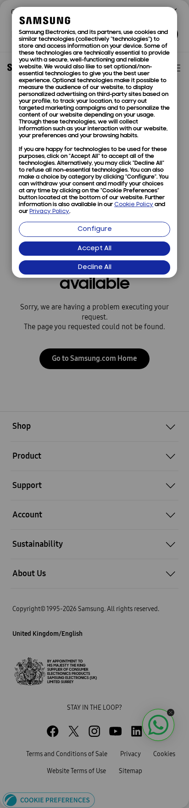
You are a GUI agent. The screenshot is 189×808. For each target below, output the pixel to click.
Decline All (94, 267)
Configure (95, 229)
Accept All (94, 248)
